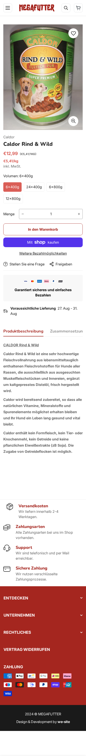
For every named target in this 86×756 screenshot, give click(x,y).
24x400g (34, 187)
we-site (64, 721)
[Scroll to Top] (78, 732)
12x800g (13, 198)
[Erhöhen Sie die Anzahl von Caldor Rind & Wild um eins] (78, 214)
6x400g (12, 187)
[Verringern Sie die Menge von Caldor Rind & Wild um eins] (22, 214)
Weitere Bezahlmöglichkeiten (43, 253)
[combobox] (46, 22)
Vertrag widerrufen (27, 649)
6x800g (55, 187)
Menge (9, 214)
